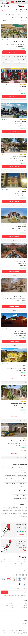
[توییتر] (13, 575)
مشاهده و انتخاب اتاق (14, 52)
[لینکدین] (23, 575)
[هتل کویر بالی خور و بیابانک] (14, 250)
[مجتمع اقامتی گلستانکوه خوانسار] (14, 31)
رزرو (19, 62)
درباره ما (12, 607)
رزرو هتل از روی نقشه (9, 605)
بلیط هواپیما (11, 603)
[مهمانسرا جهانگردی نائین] (14, 320)
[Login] (2, 6)
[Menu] (26, 6)
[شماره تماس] (8, 6)
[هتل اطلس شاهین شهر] (14, 215)
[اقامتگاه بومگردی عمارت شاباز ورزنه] (14, 430)
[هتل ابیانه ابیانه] (14, 75)
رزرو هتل (25, 603)
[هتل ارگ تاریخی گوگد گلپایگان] (14, 145)
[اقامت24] (23, 557)
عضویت (4, 592)
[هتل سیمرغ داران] (14, 180)
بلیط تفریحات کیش (24, 615)
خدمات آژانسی (24, 623)
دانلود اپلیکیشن (21, 534)
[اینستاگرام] (26, 575)
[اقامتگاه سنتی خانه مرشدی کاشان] (14, 285)
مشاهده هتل (14, 379)
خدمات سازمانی (10, 623)
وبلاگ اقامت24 (24, 607)
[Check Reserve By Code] (5, 6)
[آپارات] (20, 575)
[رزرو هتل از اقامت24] (21, 6)
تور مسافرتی (25, 605)
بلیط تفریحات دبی (10, 615)
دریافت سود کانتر (24, 625)
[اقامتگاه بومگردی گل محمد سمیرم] (14, 392)
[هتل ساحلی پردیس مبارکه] (14, 110)
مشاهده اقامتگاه (14, 416)
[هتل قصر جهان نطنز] (14, 355)
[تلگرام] (17, 575)
